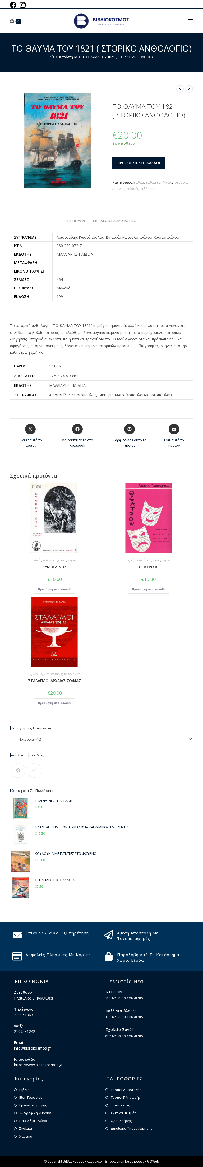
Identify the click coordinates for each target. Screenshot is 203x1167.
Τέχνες (72, 560)
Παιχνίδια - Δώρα (33, 1120)
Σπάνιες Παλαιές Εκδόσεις (133, 188)
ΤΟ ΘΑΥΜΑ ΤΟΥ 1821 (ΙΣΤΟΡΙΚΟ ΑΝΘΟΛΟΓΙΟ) (117, 57)
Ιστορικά (181, 182)
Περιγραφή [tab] (76, 221)
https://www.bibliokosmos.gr (38, 1064)
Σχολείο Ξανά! (119, 1029)
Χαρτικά (25, 1136)
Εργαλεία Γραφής (33, 1105)
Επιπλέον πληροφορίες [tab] (114, 221)
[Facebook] (18, 770)
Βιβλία (138, 182)
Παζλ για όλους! (120, 1010)
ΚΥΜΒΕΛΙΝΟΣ (55, 566)
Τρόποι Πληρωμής (125, 1097)
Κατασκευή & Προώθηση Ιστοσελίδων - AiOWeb (123, 1161)
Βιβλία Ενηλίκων (159, 182)
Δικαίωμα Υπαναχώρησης (131, 1128)
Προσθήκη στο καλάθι (139, 163)
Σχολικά (25, 1128)
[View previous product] (180, 89)
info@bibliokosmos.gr (32, 1048)
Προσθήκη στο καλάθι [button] (54, 589)
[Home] (52, 57)
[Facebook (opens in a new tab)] (14, 5)
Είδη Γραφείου (31, 1097)
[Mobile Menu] (190, 21)
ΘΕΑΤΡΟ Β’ (148, 566)
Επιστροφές (120, 1105)
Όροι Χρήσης (121, 1120)
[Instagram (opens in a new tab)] (22, 5)
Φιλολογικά (72, 674)
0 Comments (133, 998)
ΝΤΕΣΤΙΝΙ (114, 991)
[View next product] (189, 89)
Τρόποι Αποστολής (126, 1089)
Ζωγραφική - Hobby (35, 1113)
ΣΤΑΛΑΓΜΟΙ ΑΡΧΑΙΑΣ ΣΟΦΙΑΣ (54, 680)
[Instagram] (34, 770)
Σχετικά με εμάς (123, 1113)
